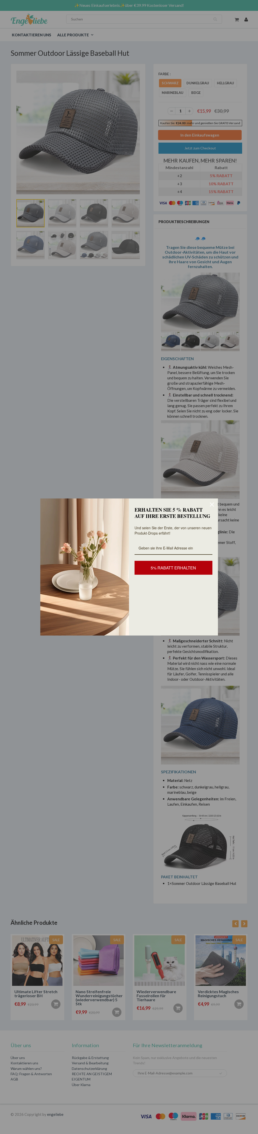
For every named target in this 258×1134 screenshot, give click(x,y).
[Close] (212, 504)
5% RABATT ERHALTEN (173, 568)
